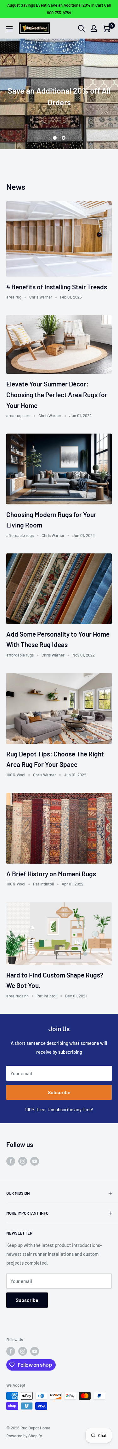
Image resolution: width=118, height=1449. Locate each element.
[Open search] (81, 28)
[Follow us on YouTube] (34, 1160)
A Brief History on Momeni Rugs (51, 874)
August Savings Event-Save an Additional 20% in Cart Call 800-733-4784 (59, 9)
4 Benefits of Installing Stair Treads (56, 287)
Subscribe (59, 1092)
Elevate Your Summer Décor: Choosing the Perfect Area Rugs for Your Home (56, 394)
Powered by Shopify (24, 1435)
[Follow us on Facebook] (10, 1160)
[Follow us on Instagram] (22, 1160)
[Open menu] (9, 28)
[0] (106, 28)
